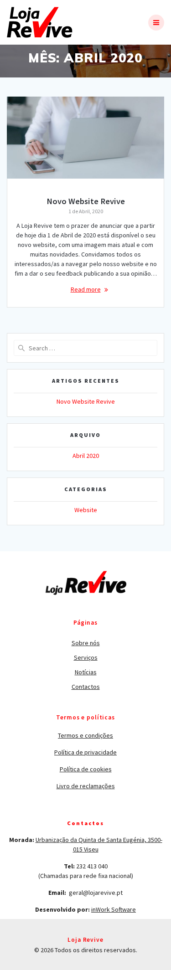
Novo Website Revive (86, 201)
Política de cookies (86, 769)
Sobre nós (86, 643)
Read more (86, 289)
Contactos (86, 687)
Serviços (86, 657)
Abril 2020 (86, 456)
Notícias (86, 672)
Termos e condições (85, 735)
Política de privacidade (85, 752)
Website (85, 510)
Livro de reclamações (86, 786)
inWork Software (113, 909)
